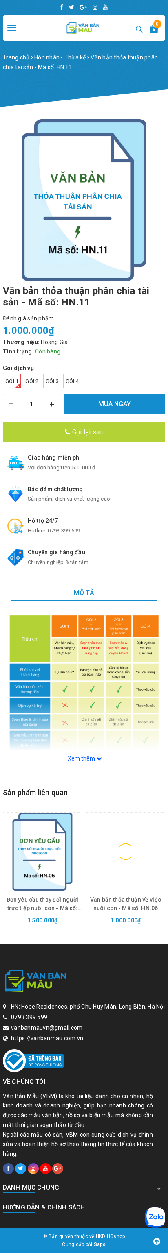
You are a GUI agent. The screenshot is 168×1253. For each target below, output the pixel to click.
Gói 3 (52, 381)
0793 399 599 (64, 530)
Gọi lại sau (87, 432)
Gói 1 (11, 381)
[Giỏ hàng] (154, 30)
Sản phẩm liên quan (35, 792)
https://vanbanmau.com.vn (47, 1038)
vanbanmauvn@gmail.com (46, 1027)
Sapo (100, 1244)
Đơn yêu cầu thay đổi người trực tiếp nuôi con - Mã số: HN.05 (43, 908)
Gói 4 (72, 381)
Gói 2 (31, 381)
